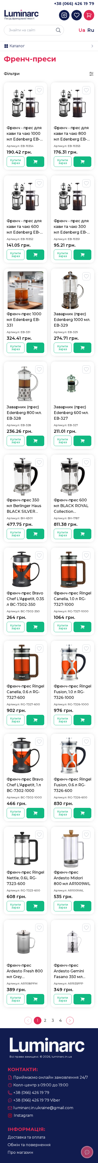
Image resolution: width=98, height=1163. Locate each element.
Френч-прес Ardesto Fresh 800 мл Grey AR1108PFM (25, 971)
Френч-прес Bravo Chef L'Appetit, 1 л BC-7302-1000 (25, 785)
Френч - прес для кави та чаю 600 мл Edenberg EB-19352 (24, 227)
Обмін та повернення (29, 1145)
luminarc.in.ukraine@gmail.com (43, 1108)
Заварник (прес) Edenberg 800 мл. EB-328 (24, 413)
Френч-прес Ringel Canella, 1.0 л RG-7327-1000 (72, 599)
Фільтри (12, 73)
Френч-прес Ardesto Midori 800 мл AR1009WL (72, 878)
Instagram (23, 1115)
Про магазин (20, 1152)
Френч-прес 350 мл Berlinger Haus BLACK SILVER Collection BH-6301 (25, 506)
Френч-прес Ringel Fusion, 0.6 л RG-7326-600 (72, 785)
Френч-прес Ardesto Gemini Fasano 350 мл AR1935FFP (69, 971)
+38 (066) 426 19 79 (74, 3)
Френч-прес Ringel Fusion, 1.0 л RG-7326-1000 (72, 692)
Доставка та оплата (26, 1137)
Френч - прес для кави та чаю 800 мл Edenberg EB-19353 (71, 134)
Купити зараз (15, 161)
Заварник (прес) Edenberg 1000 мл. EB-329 (72, 320)
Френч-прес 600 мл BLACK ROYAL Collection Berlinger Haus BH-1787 (72, 506)
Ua (81, 30)
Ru (90, 30)
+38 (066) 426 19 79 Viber (36, 1100)
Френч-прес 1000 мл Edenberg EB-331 (24, 320)
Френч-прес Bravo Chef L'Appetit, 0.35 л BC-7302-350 (25, 599)
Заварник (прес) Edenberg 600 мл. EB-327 (71, 413)
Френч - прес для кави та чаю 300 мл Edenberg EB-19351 (71, 227)
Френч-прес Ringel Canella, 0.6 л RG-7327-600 (25, 692)
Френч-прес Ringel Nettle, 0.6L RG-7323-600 (25, 878)
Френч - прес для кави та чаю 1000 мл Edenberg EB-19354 (24, 134)
